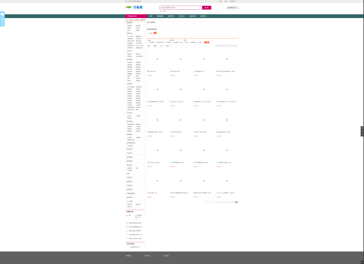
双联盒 (137, 30)
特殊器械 (129, 131)
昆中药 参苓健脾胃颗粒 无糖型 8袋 (179, 193)
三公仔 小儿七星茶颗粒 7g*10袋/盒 (225, 193)
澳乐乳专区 (139, 41)
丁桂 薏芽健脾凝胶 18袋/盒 (177, 162)
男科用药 (138, 93)
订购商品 (168, 42)
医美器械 (129, 189)
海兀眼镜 (151, 42)
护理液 (129, 28)
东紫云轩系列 (139, 56)
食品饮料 (129, 165)
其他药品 (138, 107)
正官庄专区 (139, 38)
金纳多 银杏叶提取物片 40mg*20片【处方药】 (141, 230)
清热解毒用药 (130, 107)
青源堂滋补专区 (139, 48)
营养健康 (129, 67)
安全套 (129, 116)
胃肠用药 (137, 20)
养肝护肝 (129, 71)
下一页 (215, 202)
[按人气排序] (162, 46)
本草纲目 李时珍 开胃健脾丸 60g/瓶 (202, 193)
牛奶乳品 (129, 170)
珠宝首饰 (129, 197)
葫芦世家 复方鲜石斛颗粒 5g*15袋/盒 (226, 71)
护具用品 (138, 129)
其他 (128, 78)
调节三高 (129, 69)
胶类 (137, 109)
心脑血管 (138, 105)
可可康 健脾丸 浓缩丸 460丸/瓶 (154, 132)
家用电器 (129, 157)
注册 (220, 1)
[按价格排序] (149, 46)
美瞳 (128, 30)
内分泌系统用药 (130, 87)
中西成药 (131, 20)
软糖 (128, 76)
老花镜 (137, 28)
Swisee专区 (130, 36)
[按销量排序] (155, 46)
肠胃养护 (138, 69)
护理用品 (138, 126)
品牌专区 (129, 33)
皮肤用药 (138, 98)
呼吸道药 (129, 91)
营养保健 (129, 59)
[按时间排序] (168, 46)
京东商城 (176, 42)
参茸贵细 (129, 56)
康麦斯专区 (139, 36)
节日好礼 (129, 153)
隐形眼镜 (129, 25)
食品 (137, 168)
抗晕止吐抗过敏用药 (130, 110)
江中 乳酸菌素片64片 (198, 71)
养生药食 (138, 54)
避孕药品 (129, 118)
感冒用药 (138, 89)
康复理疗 (129, 129)
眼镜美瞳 (129, 22)
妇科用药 (129, 93)
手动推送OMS (160, 42)
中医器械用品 (131, 193)
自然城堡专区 (130, 45)
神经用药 (138, 100)
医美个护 (129, 206)
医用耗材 (129, 126)
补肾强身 (129, 62)
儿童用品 (138, 137)
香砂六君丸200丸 (151, 71)
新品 (200, 42)
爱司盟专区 (130, 38)
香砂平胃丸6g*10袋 (175, 71)
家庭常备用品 (130, 124)
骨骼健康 (129, 74)
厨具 (128, 173)
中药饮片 (129, 51)
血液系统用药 (131, 143)
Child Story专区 (139, 45)
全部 (155, 33)
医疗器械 (129, 121)
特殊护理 (138, 131)
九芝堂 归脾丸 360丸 (152, 193)
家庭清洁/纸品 (131, 139)
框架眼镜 (138, 25)
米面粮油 (129, 168)
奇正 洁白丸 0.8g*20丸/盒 (176, 101)
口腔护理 (129, 204)
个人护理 (129, 201)
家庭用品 (129, 134)
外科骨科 (129, 100)
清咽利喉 (129, 65)
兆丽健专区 (130, 43)
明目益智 (138, 74)
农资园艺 (129, 177)
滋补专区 (138, 78)
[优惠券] (362, 134)
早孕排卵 (138, 116)
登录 (226, 1)
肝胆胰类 (138, 103)
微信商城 (232, 1)
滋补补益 (138, 96)
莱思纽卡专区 (130, 41)
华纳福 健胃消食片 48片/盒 (223, 132)
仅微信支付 (193, 42)
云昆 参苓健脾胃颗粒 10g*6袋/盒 (155, 101)
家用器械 (138, 124)
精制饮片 (129, 54)
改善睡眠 (138, 62)
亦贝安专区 (139, 43)
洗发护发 (138, 204)
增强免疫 (138, 67)
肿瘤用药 (129, 89)
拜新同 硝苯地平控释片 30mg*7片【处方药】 (141, 223)
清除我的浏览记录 (135, 247)
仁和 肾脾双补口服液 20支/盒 (224, 162)
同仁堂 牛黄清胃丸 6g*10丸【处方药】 (226, 101)
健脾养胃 (143, 20)
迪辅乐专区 (130, 48)
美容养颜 (138, 71)
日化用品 (129, 137)
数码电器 (129, 161)
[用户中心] (362, 128)
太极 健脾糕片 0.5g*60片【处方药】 (202, 101)
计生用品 (129, 113)
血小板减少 (130, 146)
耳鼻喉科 (129, 103)
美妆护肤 (129, 149)
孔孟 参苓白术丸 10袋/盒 (153, 162)
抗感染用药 (139, 87)
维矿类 (129, 80)
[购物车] (362, 131)
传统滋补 (138, 80)
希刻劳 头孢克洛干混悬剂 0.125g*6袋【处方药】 (142, 238)
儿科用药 (138, 91)
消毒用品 (129, 181)
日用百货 (129, 185)
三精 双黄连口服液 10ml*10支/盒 (138, 234)
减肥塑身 (138, 65)
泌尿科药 (129, 105)
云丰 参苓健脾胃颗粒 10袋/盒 (200, 162)
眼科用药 (129, 98)
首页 (126, 20)
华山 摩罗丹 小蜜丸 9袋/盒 (199, 132)
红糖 (137, 76)
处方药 (186, 42)
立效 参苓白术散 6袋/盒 (176, 132)
